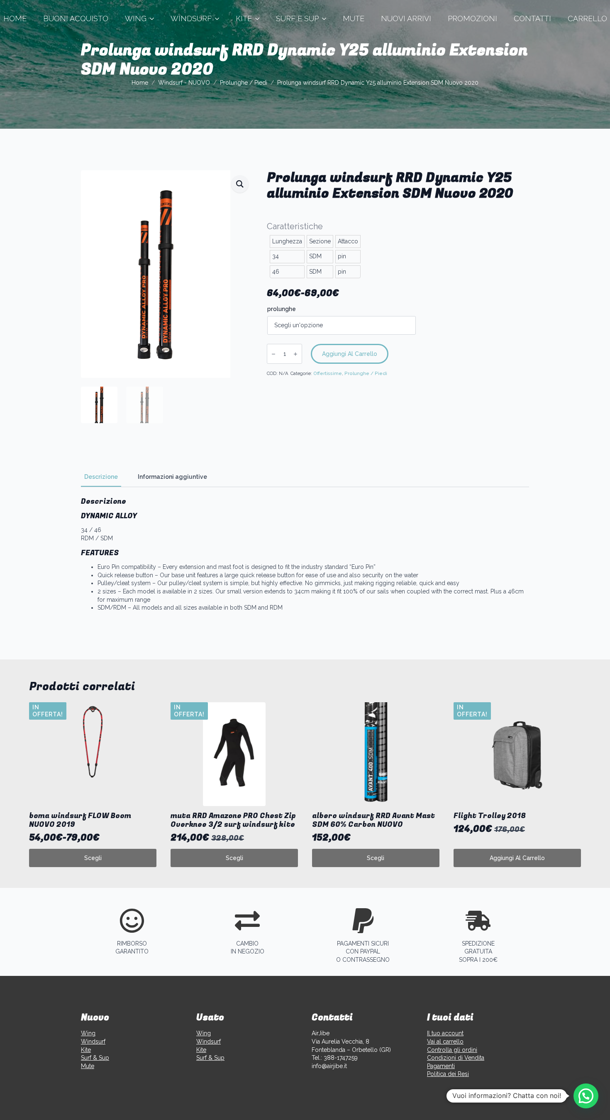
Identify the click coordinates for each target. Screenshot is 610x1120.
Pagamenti (441, 1066)
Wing (135, 18)
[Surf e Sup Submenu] (326, 19)
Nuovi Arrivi (406, 18)
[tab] (101, 477)
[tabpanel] (305, 554)
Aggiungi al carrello (349, 353)
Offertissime (327, 373)
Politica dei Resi (448, 1074)
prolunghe (281, 309)
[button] (240, 184)
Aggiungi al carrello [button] (517, 858)
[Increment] (295, 354)
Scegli (93, 858)
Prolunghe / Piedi (243, 82)
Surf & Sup (95, 1057)
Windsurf (191, 18)
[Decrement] (273, 354)
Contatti (532, 18)
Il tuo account (445, 1033)
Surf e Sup (297, 18)
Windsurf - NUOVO (184, 82)
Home (140, 82)
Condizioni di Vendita (455, 1057)
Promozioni (472, 18)
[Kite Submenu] (260, 19)
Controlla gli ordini (452, 1049)
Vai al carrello (445, 1041)
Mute (353, 18)
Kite (244, 18)
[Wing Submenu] (154, 19)
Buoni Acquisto (75, 18)
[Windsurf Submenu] (219, 19)
